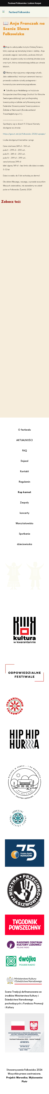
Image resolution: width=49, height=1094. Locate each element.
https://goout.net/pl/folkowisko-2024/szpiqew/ (24, 134)
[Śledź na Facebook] (22, 555)
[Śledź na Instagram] (27, 555)
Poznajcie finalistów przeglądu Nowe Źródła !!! (23, 381)
